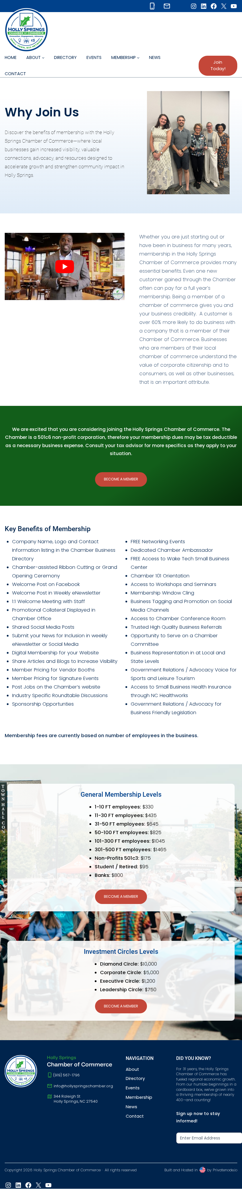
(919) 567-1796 (66, 1075)
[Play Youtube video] (65, 266)
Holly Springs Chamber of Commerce (67, 1169)
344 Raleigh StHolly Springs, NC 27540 (76, 1099)
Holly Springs (61, 1057)
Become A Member (121, 479)
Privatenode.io (225, 1169)
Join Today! (217, 65)
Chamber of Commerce (79, 1064)
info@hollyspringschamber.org (83, 1085)
